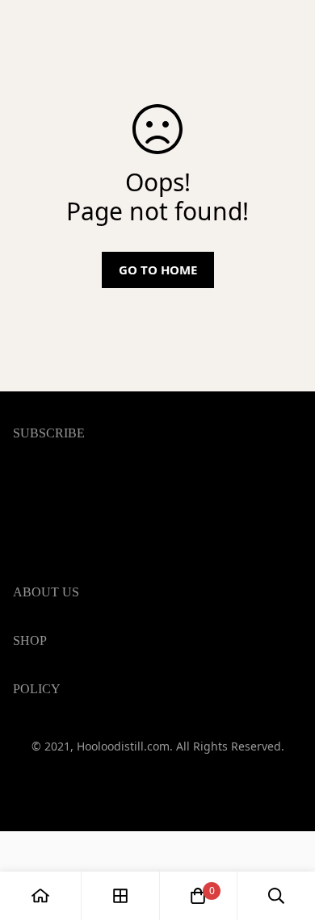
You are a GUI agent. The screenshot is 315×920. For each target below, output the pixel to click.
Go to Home (158, 269)
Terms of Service (63, 733)
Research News (60, 839)
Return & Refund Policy (83, 810)
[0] (198, 896)
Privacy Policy (54, 758)
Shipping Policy (59, 784)
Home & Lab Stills (66, 710)
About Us (41, 865)
